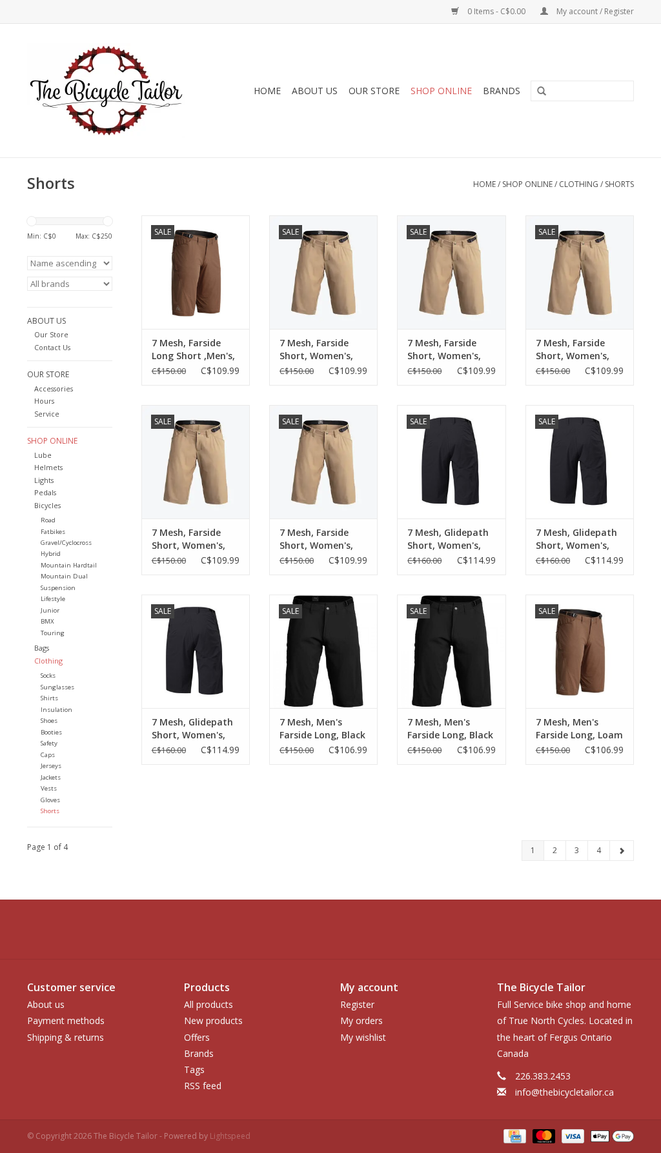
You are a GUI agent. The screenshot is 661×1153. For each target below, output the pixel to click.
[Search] (537, 92)
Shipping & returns (65, 1037)
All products (208, 1004)
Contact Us (52, 347)
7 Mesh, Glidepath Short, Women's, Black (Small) (576, 539)
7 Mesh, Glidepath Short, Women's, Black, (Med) (192, 729)
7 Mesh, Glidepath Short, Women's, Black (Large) (448, 539)
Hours (44, 401)
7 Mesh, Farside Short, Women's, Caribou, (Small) (572, 349)
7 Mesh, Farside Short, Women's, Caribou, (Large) (316, 349)
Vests (49, 788)
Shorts (619, 184)
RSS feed (202, 1085)
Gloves (50, 800)
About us (46, 1004)
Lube (43, 455)
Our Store (374, 90)
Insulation (56, 709)
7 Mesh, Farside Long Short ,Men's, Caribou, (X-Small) (193, 349)
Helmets (48, 467)
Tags (194, 1069)
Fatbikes (53, 531)
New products (213, 1020)
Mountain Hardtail (69, 565)
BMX (47, 621)
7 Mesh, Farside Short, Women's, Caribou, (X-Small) (320, 539)
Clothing (578, 184)
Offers (197, 1037)
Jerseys (51, 766)
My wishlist (363, 1037)
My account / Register (594, 11)
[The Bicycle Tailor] (115, 90)
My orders (361, 1020)
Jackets (51, 777)
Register (357, 1004)
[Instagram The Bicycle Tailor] (388, 929)
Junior (50, 610)
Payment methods (66, 1020)
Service (46, 414)
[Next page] (621, 850)
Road (48, 520)
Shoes (49, 720)
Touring (53, 633)
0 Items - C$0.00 (496, 11)
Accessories (53, 388)
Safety (49, 743)
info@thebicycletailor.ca (564, 1092)
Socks (48, 675)
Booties (51, 732)
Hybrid (51, 553)
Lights (44, 480)
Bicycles (47, 505)
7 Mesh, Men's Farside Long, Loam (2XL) (579, 729)
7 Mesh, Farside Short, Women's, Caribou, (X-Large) (192, 539)
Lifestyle (53, 599)
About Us (315, 90)
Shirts (49, 698)
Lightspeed (230, 1135)
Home (267, 90)
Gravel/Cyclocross (66, 542)
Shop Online (441, 90)
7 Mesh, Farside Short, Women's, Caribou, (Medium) (449, 349)
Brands (501, 90)
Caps (48, 755)
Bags (41, 648)
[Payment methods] (513, 1135)
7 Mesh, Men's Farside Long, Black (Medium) (450, 729)
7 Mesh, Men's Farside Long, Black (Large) (322, 729)
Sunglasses (57, 687)
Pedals (45, 492)
